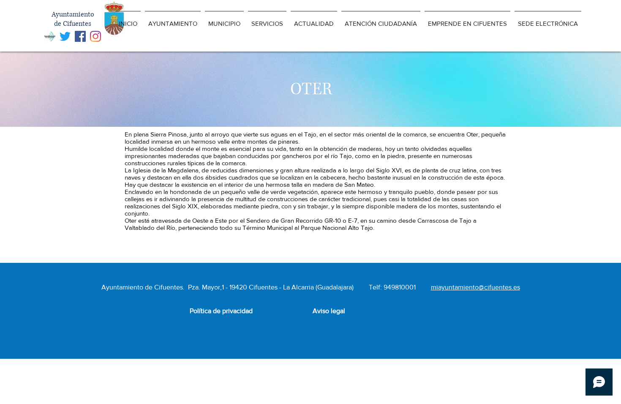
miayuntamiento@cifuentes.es (475, 287)
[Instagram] (95, 36)
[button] (173, 19)
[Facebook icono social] (80, 36)
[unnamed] (49, 36)
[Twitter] (65, 36)
